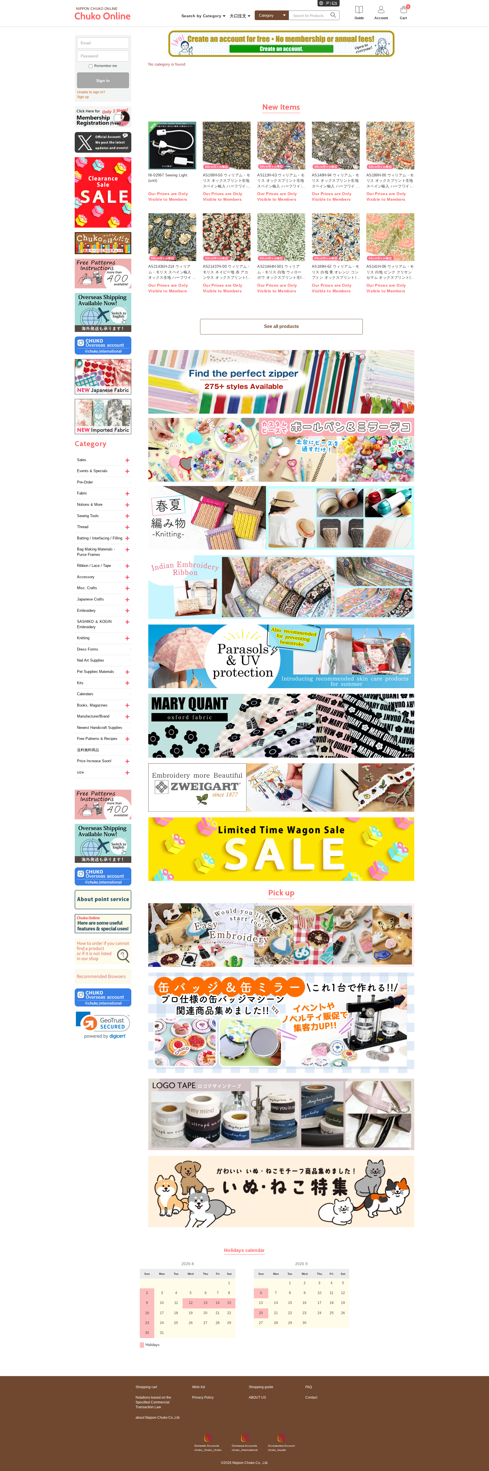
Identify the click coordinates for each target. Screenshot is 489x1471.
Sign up (83, 97)
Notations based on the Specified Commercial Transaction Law (153, 1402)
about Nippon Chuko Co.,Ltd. (158, 1418)
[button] (103, 1025)
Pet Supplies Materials (95, 671)
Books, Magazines (92, 705)
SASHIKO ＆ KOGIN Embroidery (94, 624)
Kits (80, 683)
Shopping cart (146, 1387)
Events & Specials (92, 471)
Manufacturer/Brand (93, 716)
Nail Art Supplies (90, 660)
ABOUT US (257, 1397)
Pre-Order (85, 482)
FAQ (308, 1387)
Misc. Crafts (87, 588)
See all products (281, 326)
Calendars (85, 694)
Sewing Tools (88, 516)
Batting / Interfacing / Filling (99, 538)
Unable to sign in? (91, 92)
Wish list (198, 1387)
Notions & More (89, 504)
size (80, 772)
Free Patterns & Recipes (97, 738)
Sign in (103, 80)
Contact (311, 1397)
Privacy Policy (203, 1397)
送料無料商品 (88, 750)
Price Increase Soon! (94, 761)
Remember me (105, 66)
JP (327, 3)
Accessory (86, 577)
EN (334, 3)
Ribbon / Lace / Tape (94, 565)
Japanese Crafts (90, 599)
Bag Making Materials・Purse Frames (96, 552)
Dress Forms (87, 649)
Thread (82, 527)
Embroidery (86, 610)
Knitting (83, 638)
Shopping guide (261, 1387)
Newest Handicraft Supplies (99, 727)
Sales (81, 460)
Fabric (82, 493)
